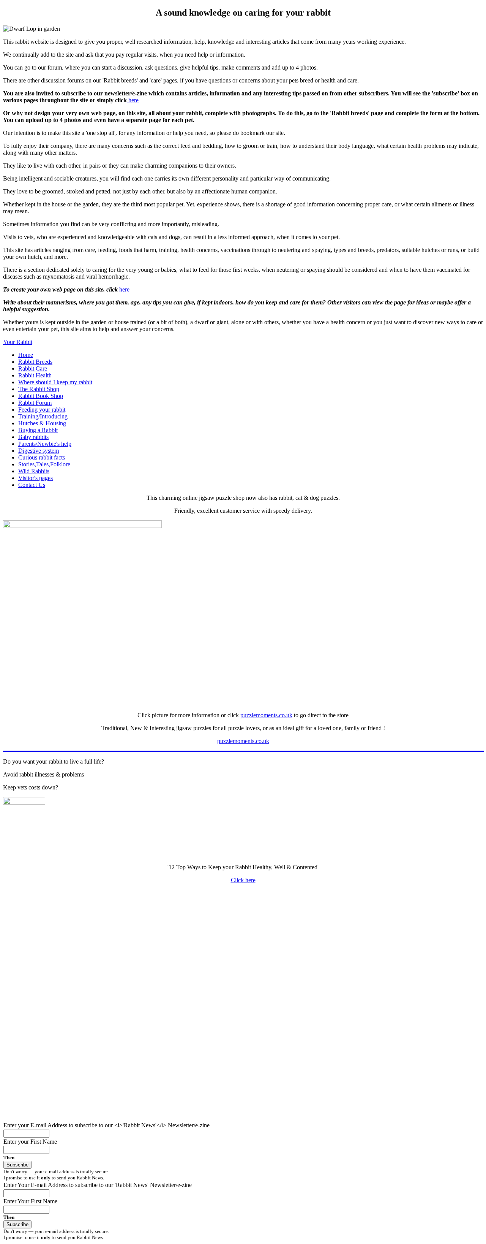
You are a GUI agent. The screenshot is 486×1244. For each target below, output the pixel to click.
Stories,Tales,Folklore (44, 464)
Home (25, 355)
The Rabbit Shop (38, 389)
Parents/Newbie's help (44, 444)
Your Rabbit (17, 342)
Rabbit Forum (35, 402)
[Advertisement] (231, 943)
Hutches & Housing (42, 423)
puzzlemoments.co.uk (266, 715)
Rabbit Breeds (35, 361)
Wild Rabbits (33, 471)
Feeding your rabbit (41, 409)
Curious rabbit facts (41, 457)
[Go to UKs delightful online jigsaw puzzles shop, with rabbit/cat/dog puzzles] (82, 526)
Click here (243, 880)
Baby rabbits (33, 437)
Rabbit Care (32, 368)
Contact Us (31, 485)
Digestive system (38, 450)
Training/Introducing (43, 416)
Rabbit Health (35, 375)
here (133, 100)
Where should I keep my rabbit (55, 382)
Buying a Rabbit (38, 430)
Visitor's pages (35, 478)
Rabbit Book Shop (40, 396)
